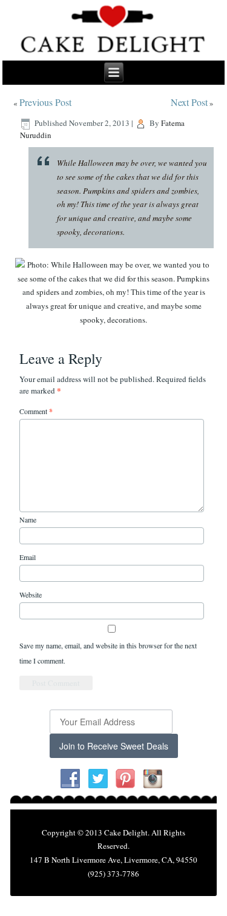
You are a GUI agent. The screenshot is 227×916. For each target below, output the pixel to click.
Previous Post (45, 102)
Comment (36, 411)
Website (30, 594)
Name (27, 519)
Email (27, 557)
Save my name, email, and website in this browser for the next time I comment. (108, 653)
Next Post (189, 102)
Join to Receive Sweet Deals (113, 746)
